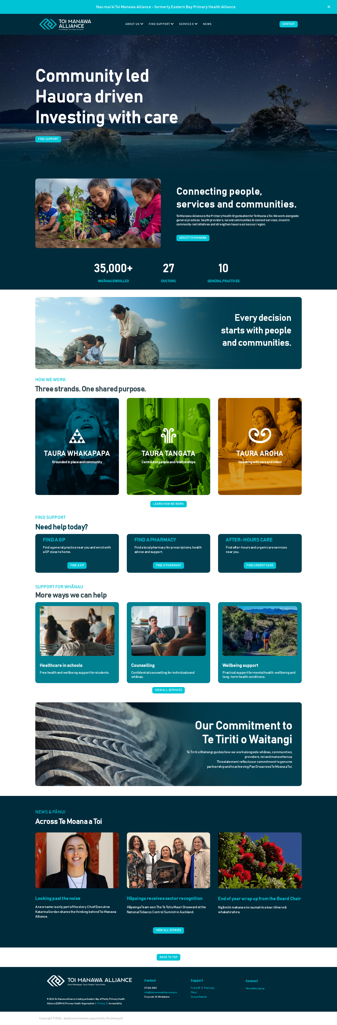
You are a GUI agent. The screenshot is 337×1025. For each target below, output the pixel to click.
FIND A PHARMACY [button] (168, 565)
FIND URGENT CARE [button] (259, 565)
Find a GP (196, 988)
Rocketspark (114, 1018)
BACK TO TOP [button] (169, 957)
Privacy (101, 1003)
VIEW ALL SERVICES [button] (168, 690)
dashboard (70, 1018)
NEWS (207, 24)
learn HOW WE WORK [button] (168, 503)
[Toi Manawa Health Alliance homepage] (65, 24)
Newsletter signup (255, 988)
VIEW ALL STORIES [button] (168, 930)
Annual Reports (199, 997)
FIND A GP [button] (77, 565)
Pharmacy (209, 988)
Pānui (194, 992)
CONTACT (288, 23)
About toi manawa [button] (193, 237)
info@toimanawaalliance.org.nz (160, 992)
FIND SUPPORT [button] (48, 139)
